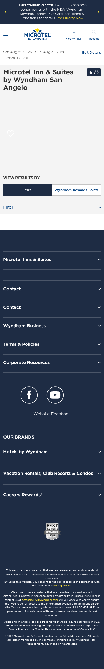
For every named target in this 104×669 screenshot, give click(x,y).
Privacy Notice (62, 585)
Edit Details (91, 53)
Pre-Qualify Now (70, 18)
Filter (8, 207)
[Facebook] (29, 396)
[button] (5, 12)
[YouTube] (55, 396)
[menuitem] (6, 34)
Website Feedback (52, 414)
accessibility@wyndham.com (40, 599)
